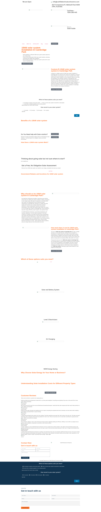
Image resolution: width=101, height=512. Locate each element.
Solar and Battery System (50, 290)
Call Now (50, 171)
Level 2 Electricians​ (50, 319)
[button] (50, 438)
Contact (46, 43)
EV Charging (50, 339)
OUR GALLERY (36, 43)
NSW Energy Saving (50, 369)
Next (77, 115)
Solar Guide (71, 27)
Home (23, 43)
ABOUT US (29, 43)
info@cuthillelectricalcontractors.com (66, 2)
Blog (42, 43)
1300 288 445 (72, 11)
